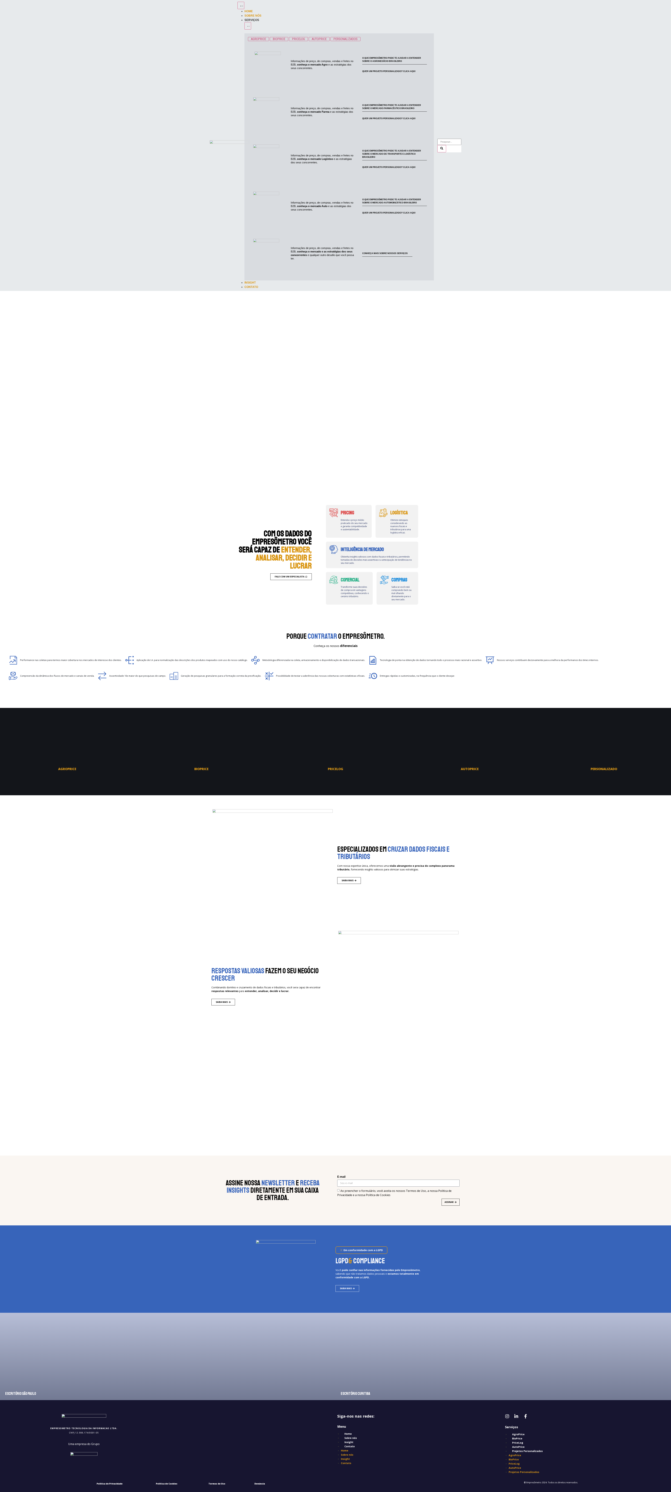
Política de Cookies (166, 1483)
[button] (361, 1250)
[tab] (258, 39)
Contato (349, 1446)
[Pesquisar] (441, 148)
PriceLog (517, 1442)
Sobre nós (350, 1438)
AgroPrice (518, 1434)
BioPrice (517, 1438)
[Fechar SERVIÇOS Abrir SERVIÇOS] (247, 26)
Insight (348, 1442)
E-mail (341, 1176)
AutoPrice (518, 1446)
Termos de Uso (216, 1483)
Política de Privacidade (109, 1483)
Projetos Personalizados (527, 1451)
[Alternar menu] (240, 5)
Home (348, 1433)
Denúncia (259, 1483)
